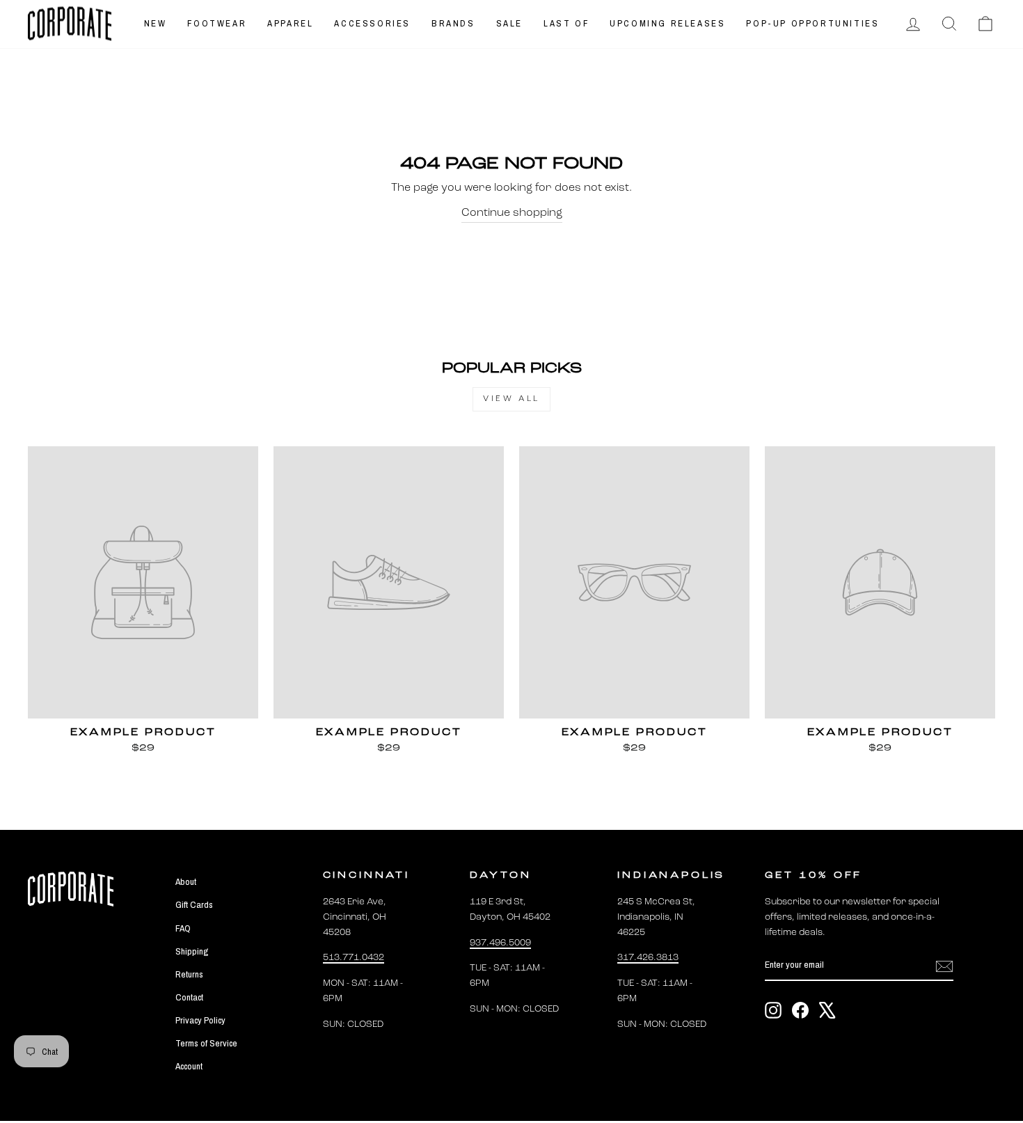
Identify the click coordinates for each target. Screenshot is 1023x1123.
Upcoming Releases (667, 23)
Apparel (290, 23)
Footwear (216, 23)
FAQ (183, 928)
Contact (189, 997)
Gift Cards (194, 904)
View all (511, 399)
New (155, 23)
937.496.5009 (500, 943)
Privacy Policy (200, 1020)
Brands (453, 23)
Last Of (566, 23)
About (185, 881)
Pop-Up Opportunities (812, 23)
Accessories (372, 23)
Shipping (191, 951)
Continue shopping (511, 213)
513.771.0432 (353, 957)
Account (189, 1066)
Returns (189, 974)
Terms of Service (206, 1043)
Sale (509, 23)
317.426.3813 (648, 957)
